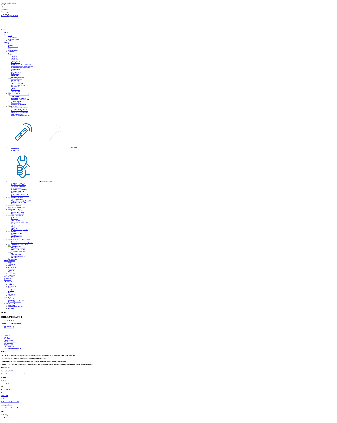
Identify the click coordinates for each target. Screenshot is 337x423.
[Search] (1, 11)
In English (7, 338)
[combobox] (9, 9)
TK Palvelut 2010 (9, 346)
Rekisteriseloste (8, 343)
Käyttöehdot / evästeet (10, 342)
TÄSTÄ (11, 371)
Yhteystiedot (7, 335)
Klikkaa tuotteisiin (9, 328)
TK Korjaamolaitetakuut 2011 (12, 348)
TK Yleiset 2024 (8, 345)
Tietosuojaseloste (9, 340)
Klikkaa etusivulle (9, 326)
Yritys (6, 337)
